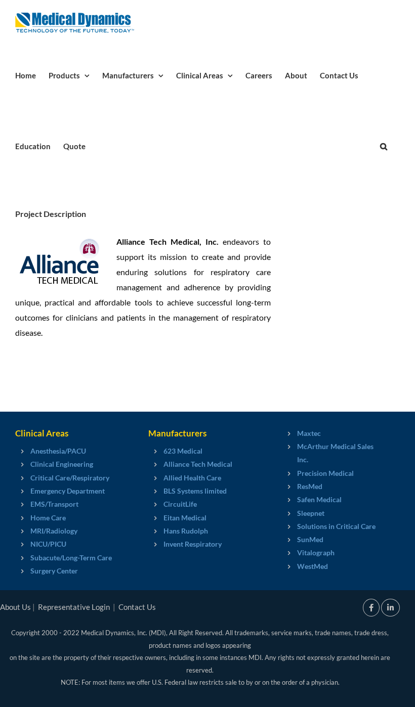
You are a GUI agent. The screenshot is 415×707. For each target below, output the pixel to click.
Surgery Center (54, 570)
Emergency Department (67, 491)
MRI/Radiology (53, 530)
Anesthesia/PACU (58, 451)
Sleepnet (310, 513)
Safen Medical (319, 499)
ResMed (309, 486)
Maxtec (309, 433)
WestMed (312, 566)
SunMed (310, 539)
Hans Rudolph (185, 530)
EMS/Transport (54, 504)
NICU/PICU (48, 544)
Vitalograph (316, 552)
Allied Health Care (192, 477)
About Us (15, 606)
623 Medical (182, 451)
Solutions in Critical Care (336, 526)
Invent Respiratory (192, 544)
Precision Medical (325, 473)
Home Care (48, 517)
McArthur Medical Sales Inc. (335, 453)
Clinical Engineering (61, 464)
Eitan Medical (184, 517)
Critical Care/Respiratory (69, 477)
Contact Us (137, 606)
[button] (383, 145)
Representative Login (73, 606)
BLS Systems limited (195, 491)
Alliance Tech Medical (197, 464)
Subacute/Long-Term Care (71, 557)
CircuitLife (180, 504)
